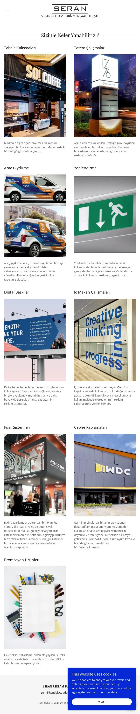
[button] (14, 11)
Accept (102, 701)
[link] (70, 11)
